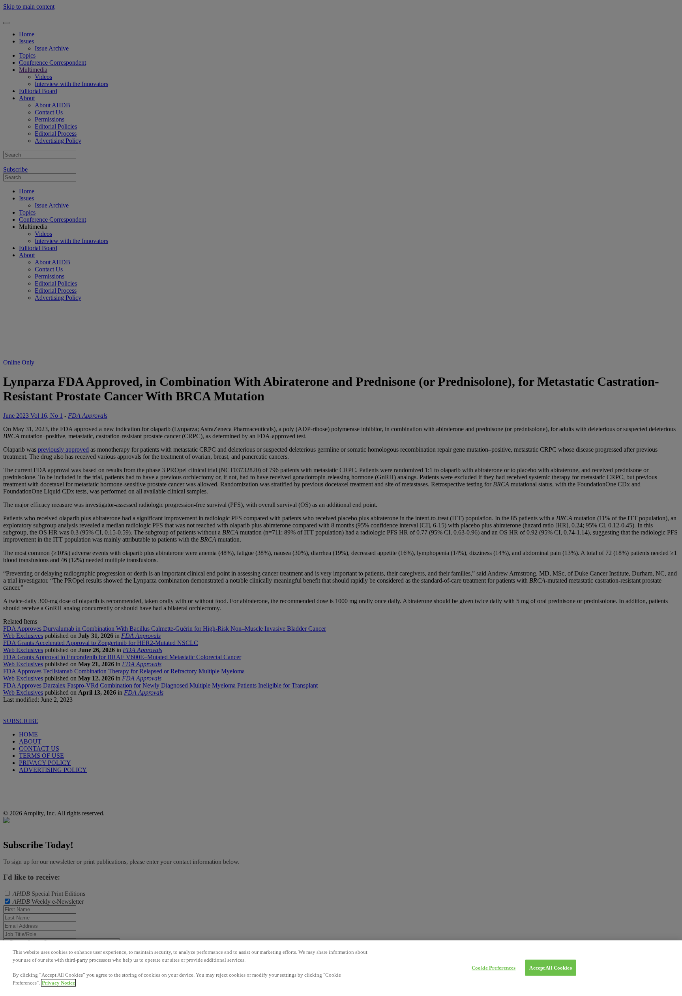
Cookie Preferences (493, 967)
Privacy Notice (58, 983)
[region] (341, 968)
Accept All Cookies (550, 967)
